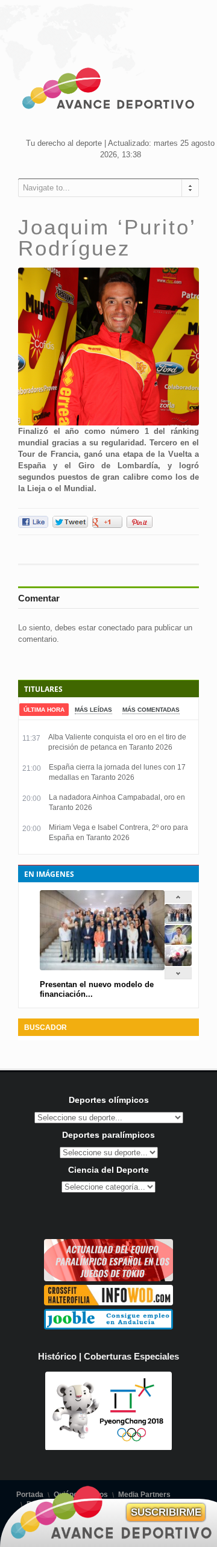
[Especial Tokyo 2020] (108, 1278)
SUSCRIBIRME (166, 1512)
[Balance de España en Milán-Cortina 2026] (178, 942)
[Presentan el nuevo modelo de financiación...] (178, 921)
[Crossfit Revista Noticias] (108, 1302)
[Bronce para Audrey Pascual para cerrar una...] (178, 963)
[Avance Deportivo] (108, 90)
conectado (116, 627)
